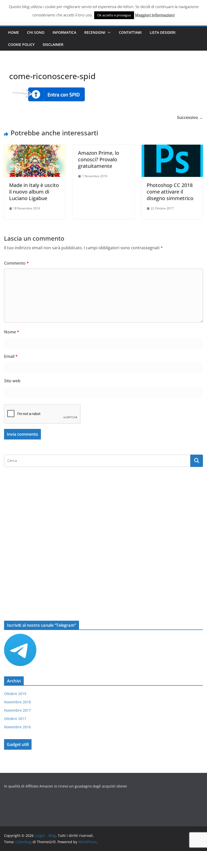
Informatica (64, 32)
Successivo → (190, 117)
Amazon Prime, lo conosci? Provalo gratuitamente (98, 159)
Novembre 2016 (17, 726)
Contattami (130, 32)
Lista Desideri (162, 32)
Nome (11, 332)
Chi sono (35, 32)
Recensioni (94, 32)
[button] (108, 32)
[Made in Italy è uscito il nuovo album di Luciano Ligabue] (34, 148)
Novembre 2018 (17, 702)
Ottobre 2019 (15, 693)
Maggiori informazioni (155, 14)
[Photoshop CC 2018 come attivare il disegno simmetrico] (172, 148)
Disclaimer (53, 44)
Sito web (12, 381)
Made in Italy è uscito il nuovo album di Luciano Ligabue (34, 192)
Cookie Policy (21, 44)
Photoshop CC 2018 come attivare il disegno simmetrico (170, 192)
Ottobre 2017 (15, 718)
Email (11, 356)
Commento (16, 263)
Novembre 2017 (17, 710)
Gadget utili (18, 744)
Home (13, 32)
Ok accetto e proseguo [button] (114, 15)
